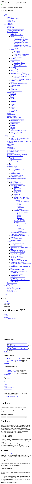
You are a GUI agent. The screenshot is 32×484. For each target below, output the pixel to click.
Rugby (12, 111)
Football (13, 107)
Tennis (12, 97)
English (12, 36)
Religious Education (16, 80)
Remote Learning (11, 116)
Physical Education (15, 60)
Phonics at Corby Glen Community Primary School (21, 38)
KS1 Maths (17, 51)
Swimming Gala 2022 (16, 255)
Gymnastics (14, 110)
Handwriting (20, 207)
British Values (10, 27)
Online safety (17, 191)
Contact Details (11, 21)
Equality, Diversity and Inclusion (15, 29)
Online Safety (10, 136)
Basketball (13, 94)
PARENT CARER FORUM (18, 131)
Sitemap (6, 386)
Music (12, 70)
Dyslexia (13, 125)
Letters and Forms (15, 173)
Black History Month (19, 63)
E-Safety (13, 170)
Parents (6, 135)
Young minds (17, 190)
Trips (12, 88)
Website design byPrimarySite (12, 396)
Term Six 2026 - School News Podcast (17, 343)
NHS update (10, 361)
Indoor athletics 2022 (16, 256)
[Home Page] (1, 4)
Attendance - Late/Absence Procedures (17, 154)
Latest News (10, 144)
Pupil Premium (11, 114)
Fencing (13, 104)
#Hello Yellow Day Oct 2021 (18, 269)
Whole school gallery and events (19, 232)
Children (6, 179)
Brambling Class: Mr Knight (21, 210)
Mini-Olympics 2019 (16, 275)
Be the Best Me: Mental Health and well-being (19, 141)
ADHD (12, 126)
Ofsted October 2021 (16, 176)
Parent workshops (15, 139)
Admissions (10, 26)
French (12, 82)
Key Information (8, 24)
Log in (5, 294)
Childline (16, 187)
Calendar (9, 145)
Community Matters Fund (14, 360)
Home (5, 14)
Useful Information (12, 166)
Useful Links (10, 164)
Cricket (12, 95)
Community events (12, 291)
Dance (12, 108)
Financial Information (12, 32)
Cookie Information (9, 387)
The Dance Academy (16, 159)
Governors (10, 287)
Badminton (13, 101)
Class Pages (14, 195)
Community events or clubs (18, 120)
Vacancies (9, 23)
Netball (12, 105)
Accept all (9, 417)
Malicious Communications (14, 359)
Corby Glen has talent (16, 182)
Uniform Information (12, 151)
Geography (13, 67)
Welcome (9, 17)
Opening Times (11, 148)
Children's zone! (11, 181)
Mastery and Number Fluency (21, 54)
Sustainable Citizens (16, 240)
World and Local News (17, 184)
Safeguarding (10, 160)
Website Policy (8, 389)
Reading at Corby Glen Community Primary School (21, 41)
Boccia (12, 100)
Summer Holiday (11, 370)
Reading (19, 206)
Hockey (13, 98)
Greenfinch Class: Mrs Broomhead (19, 221)
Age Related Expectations (17, 169)
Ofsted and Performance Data (15, 30)
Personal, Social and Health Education (20, 74)
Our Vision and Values (13, 18)
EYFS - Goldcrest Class (17, 35)
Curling (12, 102)
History (12, 61)
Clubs (12, 86)
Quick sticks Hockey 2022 (17, 243)
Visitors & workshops (16, 91)
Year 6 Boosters (18, 57)
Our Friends (7, 286)
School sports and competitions (19, 83)
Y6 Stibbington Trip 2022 (17, 253)
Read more (7, 352)
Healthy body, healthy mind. (18, 234)
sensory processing (15, 122)
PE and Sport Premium (13, 92)
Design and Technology (17, 71)
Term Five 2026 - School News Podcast (17, 346)
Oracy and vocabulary (23, 201)
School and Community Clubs (15, 156)
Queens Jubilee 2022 (19, 64)
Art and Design (14, 69)
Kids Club (13, 157)
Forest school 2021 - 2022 (17, 262)
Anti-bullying (17, 188)
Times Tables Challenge (20, 55)
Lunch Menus (10, 153)
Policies (9, 113)
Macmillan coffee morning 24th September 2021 (19, 271)
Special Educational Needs (14, 117)
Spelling (19, 204)
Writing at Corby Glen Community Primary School (21, 44)
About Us (6, 15)
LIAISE (13, 128)
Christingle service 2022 (17, 257)
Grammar (19, 209)
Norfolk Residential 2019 (17, 274)
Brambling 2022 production (18, 250)
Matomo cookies (9, 453)
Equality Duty (14, 167)
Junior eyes (17, 194)
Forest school (14, 89)
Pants (12, 163)
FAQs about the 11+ (12, 284)
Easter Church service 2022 (18, 252)
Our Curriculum (11, 33)
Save (15, 482)
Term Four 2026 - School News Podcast (17, 349)
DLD (15, 133)
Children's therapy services (17, 119)
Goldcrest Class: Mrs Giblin (21, 197)
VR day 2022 (14, 244)
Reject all (3, 417)
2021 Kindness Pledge (16, 238)
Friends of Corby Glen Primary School (17, 288)
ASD (12, 129)
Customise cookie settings (20, 417)
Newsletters (10, 147)
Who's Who (10, 20)
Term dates (10, 142)
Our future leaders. (12, 283)
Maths (12, 49)
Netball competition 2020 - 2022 (19, 260)
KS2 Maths (17, 52)
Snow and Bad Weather (17, 175)
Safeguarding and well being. (18, 185)
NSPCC (16, 193)
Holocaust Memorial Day (20, 66)
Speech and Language (16, 132)
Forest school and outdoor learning (16, 150)
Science (13, 58)
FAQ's (12, 172)
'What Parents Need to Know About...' (20, 138)
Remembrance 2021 (16, 259)
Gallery (9, 241)
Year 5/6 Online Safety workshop (22, 79)
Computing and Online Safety (18, 73)
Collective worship (15, 85)
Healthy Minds (14, 123)
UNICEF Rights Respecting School (16, 178)
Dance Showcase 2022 (16, 246)
